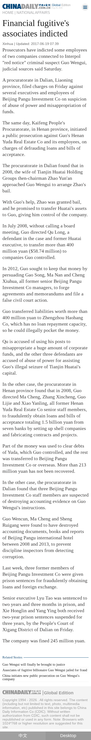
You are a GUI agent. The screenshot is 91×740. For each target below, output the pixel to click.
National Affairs (33, 13)
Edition (61, 5)
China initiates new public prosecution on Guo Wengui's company (40, 677)
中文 (22, 735)
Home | (9, 13)
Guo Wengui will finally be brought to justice (33, 664)
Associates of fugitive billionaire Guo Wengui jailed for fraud (44, 670)
